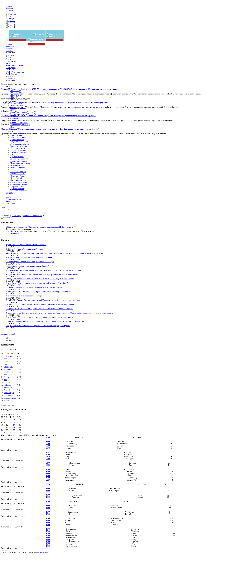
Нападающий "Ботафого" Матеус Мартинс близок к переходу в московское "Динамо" (40, 304)
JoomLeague (16, 216)
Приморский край (17, 167)
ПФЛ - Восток (11, 74)
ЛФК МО (9, 193)
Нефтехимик (9, 385)
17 (2, 427)
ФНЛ (8, 63)
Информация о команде (15, 199)
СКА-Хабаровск (10, 398)
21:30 (48, 456)
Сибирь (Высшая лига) (19, 120)
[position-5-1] (6, 218)
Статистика (10, 203)
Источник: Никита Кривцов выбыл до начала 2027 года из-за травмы (34, 287)
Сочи (6, 361)
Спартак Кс (8, 372)
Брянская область (17, 140)
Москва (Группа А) (18, 108)
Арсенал (7, 377)
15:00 (48, 442)
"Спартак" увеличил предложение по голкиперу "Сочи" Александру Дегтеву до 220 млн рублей (45, 321)
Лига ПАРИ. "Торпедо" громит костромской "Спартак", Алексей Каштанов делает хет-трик (43, 300)
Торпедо (32, 41)
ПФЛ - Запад (15, 91)
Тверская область (17, 187)
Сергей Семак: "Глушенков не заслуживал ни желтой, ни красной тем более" (37, 283)
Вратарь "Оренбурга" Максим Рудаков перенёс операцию (29, 257)
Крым (12, 155)
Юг (11, 129)
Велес (6, 359)
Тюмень (59, 34)
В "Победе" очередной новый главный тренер (24, 249)
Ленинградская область (19, 159)
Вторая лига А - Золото (15, 66)
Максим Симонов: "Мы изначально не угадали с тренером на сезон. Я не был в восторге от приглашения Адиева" (50, 129)
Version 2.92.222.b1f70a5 (32, 216)
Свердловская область (19, 180)
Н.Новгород (8, 356)
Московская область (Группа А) (23, 112)
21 (14, 427)
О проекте (10, 55)
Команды (9, 8)
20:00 (48, 444)
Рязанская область (17, 174)
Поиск (8, 59)
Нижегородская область (20, 163)
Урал (6, 364)
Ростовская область (18, 172)
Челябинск (8, 387)
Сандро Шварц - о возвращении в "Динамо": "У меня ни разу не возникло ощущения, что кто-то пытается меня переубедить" (55, 102)
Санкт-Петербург (17, 178)
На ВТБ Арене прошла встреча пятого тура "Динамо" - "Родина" (32, 266)
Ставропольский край (19, 184)
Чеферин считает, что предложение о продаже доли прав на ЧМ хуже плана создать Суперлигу (44, 270)
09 (20, 422)
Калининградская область (20, 148)
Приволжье (15, 116)
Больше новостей (8, 334)
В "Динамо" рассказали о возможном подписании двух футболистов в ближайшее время (42, 275)
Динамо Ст (39, 36)
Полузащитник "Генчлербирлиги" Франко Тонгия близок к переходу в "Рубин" (38, 326)
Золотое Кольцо (16, 106)
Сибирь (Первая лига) (19, 123)
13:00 (48, 469)
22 (17, 427)
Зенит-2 (21, 37)
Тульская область (17, 189)
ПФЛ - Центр (15, 95)
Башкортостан (16, 135)
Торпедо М (8, 367)
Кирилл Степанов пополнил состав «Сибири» (24, 296)
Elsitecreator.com (42, 552)
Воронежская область (19, 146)
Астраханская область (19, 133)
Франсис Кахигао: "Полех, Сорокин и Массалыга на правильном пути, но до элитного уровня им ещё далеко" (48, 116)
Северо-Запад (15, 118)
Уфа (5, 374)
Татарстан (14, 169)
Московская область (18, 161)
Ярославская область (18, 191)
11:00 (48, 452)
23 (20, 427)
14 (14, 425)
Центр (12, 127)
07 (14, 422)
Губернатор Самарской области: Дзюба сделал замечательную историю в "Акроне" (39, 309)
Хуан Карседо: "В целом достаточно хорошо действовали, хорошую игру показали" (39, 292)
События (9, 10)
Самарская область (18, 176)
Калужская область (18, 150)
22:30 (48, 465)
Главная (9, 6)
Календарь (10, 46)
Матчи (8, 201)
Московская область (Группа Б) (23, 114)
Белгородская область (19, 138)
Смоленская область (18, 182)
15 (17, 425)
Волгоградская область (19, 144)
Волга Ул (7, 390)
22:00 (48, 459)
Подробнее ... (15, 233)
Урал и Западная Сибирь (20, 125)
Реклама (9, 57)
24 (2, 430)
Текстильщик (9, 395)
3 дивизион (10, 76)
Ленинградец (9, 393)
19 (7, 427)
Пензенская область (18, 165)
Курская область (17, 157)
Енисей (7, 382)
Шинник (7, 369)
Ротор (6, 380)
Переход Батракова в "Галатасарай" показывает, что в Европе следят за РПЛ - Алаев (40, 279)
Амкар (23, 34)
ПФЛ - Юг (10, 70)
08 (17, 422)
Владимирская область (19, 142)
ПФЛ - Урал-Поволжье (15, 72)
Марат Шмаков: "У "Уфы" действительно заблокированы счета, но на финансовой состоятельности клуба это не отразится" (56, 253)
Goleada (4, 550)
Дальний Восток (17, 103)
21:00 (48, 463)
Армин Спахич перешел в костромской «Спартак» (26, 245)
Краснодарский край (18, 152)
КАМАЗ (7, 400)
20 (10, 427)
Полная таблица (7, 405)
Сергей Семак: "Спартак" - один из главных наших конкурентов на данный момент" (40, 317)
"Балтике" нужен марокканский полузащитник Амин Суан (30, 262)
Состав (8, 197)
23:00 (48, 437)
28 (14, 430)
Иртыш (59, 37)
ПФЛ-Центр (10, 68)
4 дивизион (10, 78)
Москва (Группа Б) (18, 110)
